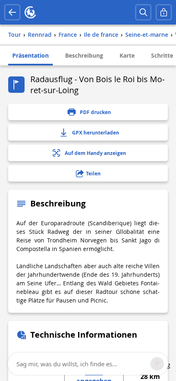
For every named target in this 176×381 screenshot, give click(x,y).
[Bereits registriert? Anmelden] (164, 12)
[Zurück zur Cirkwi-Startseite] (30, 12)
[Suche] (143, 12)
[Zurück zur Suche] (12, 12)
